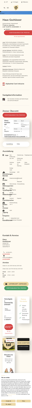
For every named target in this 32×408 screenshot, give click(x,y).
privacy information (11, 394)
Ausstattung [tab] (9, 144)
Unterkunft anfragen (18, 284)
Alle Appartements (20, 36)
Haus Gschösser (7, 122)
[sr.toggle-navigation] (4, 8)
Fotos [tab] (18, 144)
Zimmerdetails (10, 135)
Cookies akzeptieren (23, 343)
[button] (4, 376)
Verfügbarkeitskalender (15, 136)
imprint (10, 395)
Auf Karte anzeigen (11, 27)
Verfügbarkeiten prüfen (15, 115)
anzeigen (6, 254)
